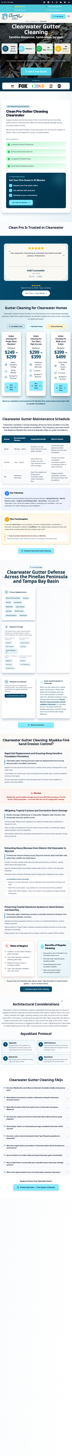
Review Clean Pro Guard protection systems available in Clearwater (53, 701)
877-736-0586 (60, 61)
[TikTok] (69, 2)
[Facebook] (44, 2)
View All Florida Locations (16, 695)
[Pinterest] (64, 2)
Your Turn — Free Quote (35, 293)
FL (38, 21)
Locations (33, 21)
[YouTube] (60, 2)
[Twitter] (52, 2)
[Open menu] (68, 16)
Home (27, 21)
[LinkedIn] (48, 2)
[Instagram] (56, 2)
